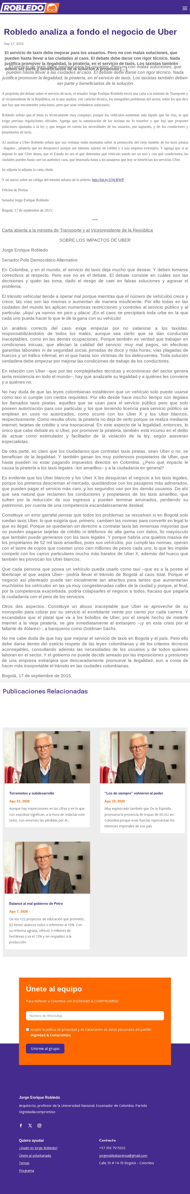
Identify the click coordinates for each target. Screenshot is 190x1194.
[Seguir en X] (30, 1125)
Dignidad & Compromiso (51, 1035)
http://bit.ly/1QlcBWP (108, 180)
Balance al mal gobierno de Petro (36, 903)
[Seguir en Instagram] (39, 1125)
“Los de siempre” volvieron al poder (133, 793)
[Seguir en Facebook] (21, 1125)
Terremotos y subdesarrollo (31, 793)
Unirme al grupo (45, 1048)
